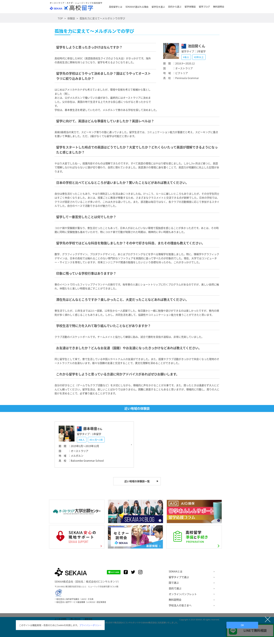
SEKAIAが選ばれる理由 (136, 6)
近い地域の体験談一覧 (137, 481)
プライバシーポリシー (90, 625)
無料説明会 (218, 6)
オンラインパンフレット (183, 594)
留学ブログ (204, 6)
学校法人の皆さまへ (180, 605)
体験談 (71, 18)
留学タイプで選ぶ (179, 577)
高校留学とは (115, 6)
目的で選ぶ (175, 588)
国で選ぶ (174, 582)
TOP (60, 18)
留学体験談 (190, 6)
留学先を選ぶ (158, 6)
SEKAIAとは (175, 571)
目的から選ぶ (174, 6)
